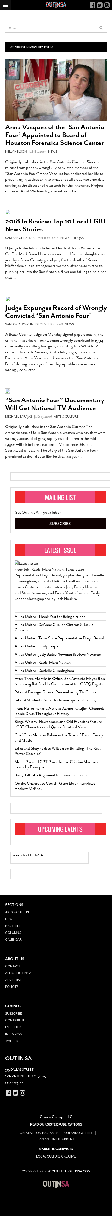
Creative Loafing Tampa (39, 1133)
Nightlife (13, 926)
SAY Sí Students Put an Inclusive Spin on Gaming (55, 700)
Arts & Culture (66, 417)
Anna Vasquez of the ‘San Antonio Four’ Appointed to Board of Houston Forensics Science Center (54, 135)
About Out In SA (18, 973)
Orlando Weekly (78, 1133)
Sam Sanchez (16, 238)
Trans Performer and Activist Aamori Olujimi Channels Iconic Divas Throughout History (59, 711)
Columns (13, 933)
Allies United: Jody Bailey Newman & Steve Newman (58, 654)
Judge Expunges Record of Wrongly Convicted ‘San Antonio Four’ (56, 311)
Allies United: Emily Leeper (37, 646)
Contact (12, 966)
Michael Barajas (18, 417)
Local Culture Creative (56, 1156)
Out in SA (56, 1184)
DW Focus (56, 5)
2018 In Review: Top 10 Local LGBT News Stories (56, 225)
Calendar (13, 940)
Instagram (14, 1034)
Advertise (13, 980)
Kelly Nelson (16, 151)
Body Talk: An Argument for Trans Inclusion (51, 775)
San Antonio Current (56, 1139)
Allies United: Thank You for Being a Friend (50, 616)
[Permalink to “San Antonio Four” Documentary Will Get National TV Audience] (7, 391)
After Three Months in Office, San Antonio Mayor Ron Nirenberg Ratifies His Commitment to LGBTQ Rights (60, 681)
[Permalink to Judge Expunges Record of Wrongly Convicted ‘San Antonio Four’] (7, 298)
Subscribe (60, 523)
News (52, 151)
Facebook (13, 1027)
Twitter (11, 1041)
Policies (12, 987)
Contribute (15, 1020)
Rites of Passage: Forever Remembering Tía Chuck (55, 692)
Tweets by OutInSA (27, 855)
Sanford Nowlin (19, 324)
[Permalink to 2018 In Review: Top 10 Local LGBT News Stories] (7, 212)
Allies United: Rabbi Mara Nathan (43, 662)
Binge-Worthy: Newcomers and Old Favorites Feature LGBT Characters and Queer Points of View (58, 724)
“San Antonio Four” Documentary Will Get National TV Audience (54, 404)
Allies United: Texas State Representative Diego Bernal (59, 638)
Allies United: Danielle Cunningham (44, 670)
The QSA (77, 238)
